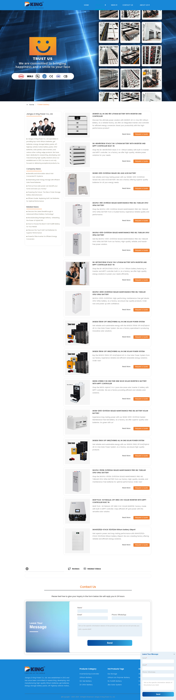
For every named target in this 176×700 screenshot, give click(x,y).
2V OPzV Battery (86, 685)
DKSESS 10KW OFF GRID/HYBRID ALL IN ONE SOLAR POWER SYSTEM (118, 440)
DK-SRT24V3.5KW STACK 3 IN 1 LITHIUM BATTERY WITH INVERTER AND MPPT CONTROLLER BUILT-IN (119, 263)
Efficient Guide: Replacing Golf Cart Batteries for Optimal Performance (42, 199)
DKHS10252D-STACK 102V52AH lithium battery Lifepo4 (113, 529)
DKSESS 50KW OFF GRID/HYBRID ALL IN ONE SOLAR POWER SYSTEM (118, 321)
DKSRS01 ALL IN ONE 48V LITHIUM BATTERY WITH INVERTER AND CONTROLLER (117, 115)
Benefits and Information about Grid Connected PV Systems (39, 174)
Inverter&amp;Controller (89, 674)
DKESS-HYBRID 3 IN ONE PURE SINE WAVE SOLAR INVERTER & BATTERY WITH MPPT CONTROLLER (119, 382)
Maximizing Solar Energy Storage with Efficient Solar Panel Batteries (43, 181)
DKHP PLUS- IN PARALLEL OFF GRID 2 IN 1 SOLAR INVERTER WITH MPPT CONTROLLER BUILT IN (119, 501)
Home (86, 5)
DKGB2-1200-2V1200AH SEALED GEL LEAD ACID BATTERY (114, 173)
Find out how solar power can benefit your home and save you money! (42, 187)
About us (144, 5)
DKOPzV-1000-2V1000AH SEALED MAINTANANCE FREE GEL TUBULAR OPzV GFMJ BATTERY (120, 233)
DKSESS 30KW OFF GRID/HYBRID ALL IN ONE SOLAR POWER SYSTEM (118, 351)
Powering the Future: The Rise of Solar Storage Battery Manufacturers (43, 193)
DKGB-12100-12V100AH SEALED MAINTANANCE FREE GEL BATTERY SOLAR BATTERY (120, 412)
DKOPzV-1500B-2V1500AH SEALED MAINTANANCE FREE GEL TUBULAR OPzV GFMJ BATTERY (119, 471)
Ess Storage (112, 674)
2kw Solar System (115, 685)
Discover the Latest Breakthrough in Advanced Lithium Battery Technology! (40, 212)
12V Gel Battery (86, 681)
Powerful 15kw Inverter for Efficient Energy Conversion (41, 237)
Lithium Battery (86, 677)
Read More (126, 134)
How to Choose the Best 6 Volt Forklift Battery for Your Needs (43, 225)
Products (100, 5)
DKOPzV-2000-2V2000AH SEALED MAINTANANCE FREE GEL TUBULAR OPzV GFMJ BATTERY (119, 293)
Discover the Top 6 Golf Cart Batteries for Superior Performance (41, 231)
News (113, 5)
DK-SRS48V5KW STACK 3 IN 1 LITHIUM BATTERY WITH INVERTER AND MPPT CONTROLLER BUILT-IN (118, 144)
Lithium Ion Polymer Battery (119, 677)
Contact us (128, 5)
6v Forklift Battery (115, 681)
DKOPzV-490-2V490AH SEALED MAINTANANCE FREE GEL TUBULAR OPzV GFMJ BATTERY (120, 204)
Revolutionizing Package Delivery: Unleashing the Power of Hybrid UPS (42, 219)
